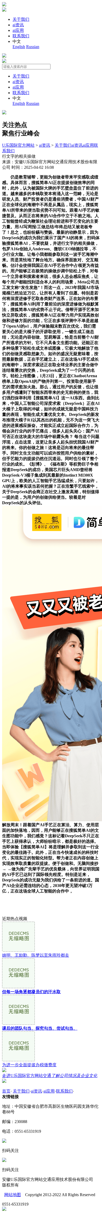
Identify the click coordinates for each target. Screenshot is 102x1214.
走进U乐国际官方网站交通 (49, 1075)
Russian (32, 46)
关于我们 (21, 19)
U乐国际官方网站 (18, 145)
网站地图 (12, 1194)
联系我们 (21, 36)
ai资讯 (18, 25)
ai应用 (18, 30)
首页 (6, 1091)
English (19, 46)
